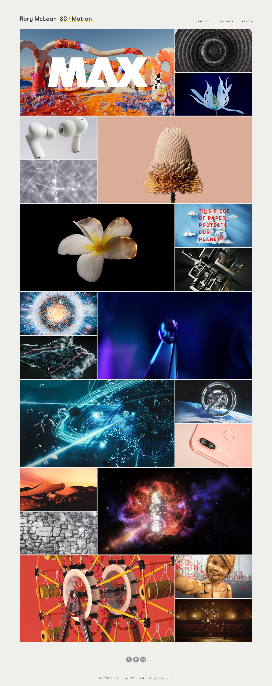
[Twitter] (129, 659)
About (204, 21)
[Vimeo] (136, 659)
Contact (226, 21)
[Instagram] (143, 659)
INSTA (247, 21)
